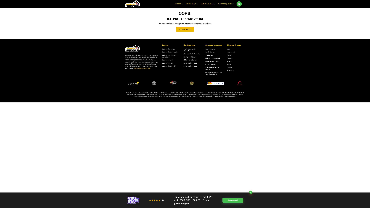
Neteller (229, 67)
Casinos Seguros (167, 60)
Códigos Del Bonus (190, 57)
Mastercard (231, 52)
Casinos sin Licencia (168, 66)
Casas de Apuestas (225, 4)
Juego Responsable (211, 61)
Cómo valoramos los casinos (212, 68)
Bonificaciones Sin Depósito (190, 50)
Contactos (209, 55)
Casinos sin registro (168, 49)
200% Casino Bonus (190, 63)
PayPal (229, 55)
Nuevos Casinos (185, 29)
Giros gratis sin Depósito (192, 54)
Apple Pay (230, 70)
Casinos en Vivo (167, 63)
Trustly (229, 61)
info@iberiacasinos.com (142, 68)
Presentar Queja (210, 64)
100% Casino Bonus (190, 60)
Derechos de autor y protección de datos (214, 73)
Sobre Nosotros (210, 49)
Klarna (229, 64)
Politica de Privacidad (212, 58)
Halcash (229, 58)
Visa (228, 49)
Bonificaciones (191, 4)
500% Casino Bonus (190, 66)
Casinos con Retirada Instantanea (169, 56)
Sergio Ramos (210, 52)
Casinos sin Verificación (170, 52)
